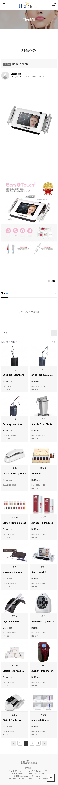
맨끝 (44, 743)
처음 (13, 743)
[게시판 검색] (54, 342)
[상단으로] (51, 778)
